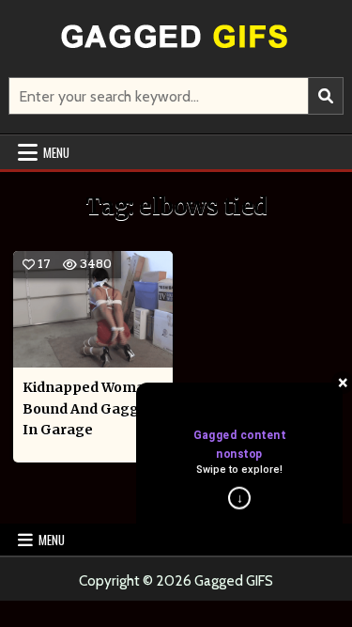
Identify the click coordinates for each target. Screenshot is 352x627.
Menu (56, 152)
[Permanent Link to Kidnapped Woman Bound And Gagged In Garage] (93, 309)
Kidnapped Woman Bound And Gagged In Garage (89, 408)
